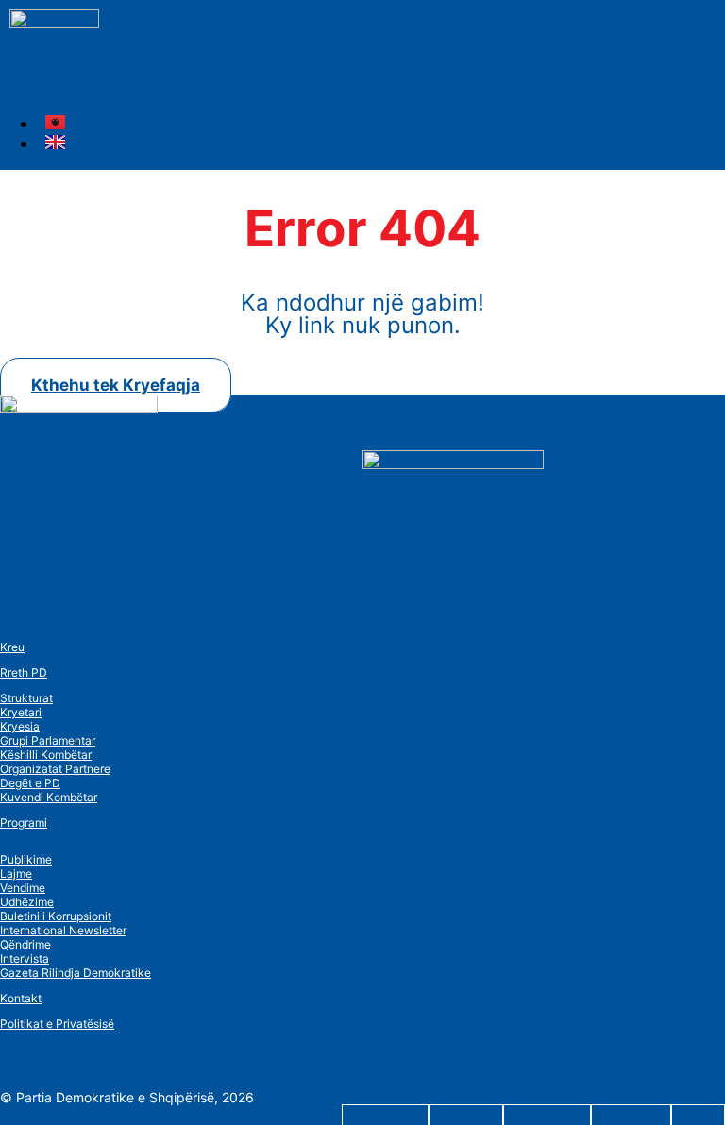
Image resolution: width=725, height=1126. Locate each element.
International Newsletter (63, 930)
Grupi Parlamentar (47, 740)
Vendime (22, 888)
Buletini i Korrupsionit (55, 916)
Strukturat (26, 698)
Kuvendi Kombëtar (48, 797)
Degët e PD (30, 783)
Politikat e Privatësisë (57, 1024)
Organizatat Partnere (55, 769)
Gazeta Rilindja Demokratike (75, 973)
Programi (23, 822)
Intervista (24, 958)
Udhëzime (27, 902)
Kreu (12, 647)
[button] (36, 89)
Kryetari (21, 712)
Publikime (26, 859)
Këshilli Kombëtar (46, 755)
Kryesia (20, 726)
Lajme (16, 873)
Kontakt (21, 998)
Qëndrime (25, 944)
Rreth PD (23, 672)
